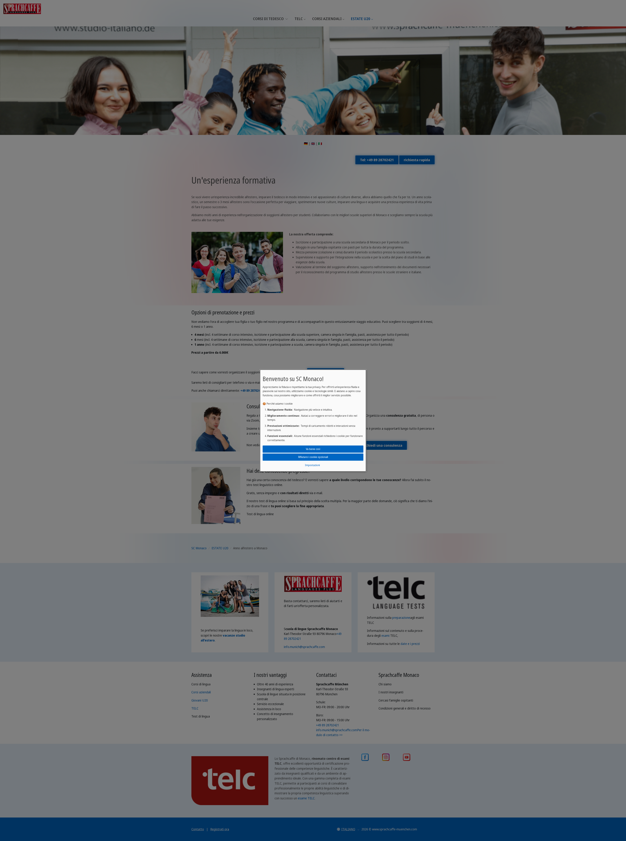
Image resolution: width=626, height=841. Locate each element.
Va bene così (313, 449)
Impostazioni (312, 465)
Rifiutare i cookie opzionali (313, 457)
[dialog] (313, 420)
